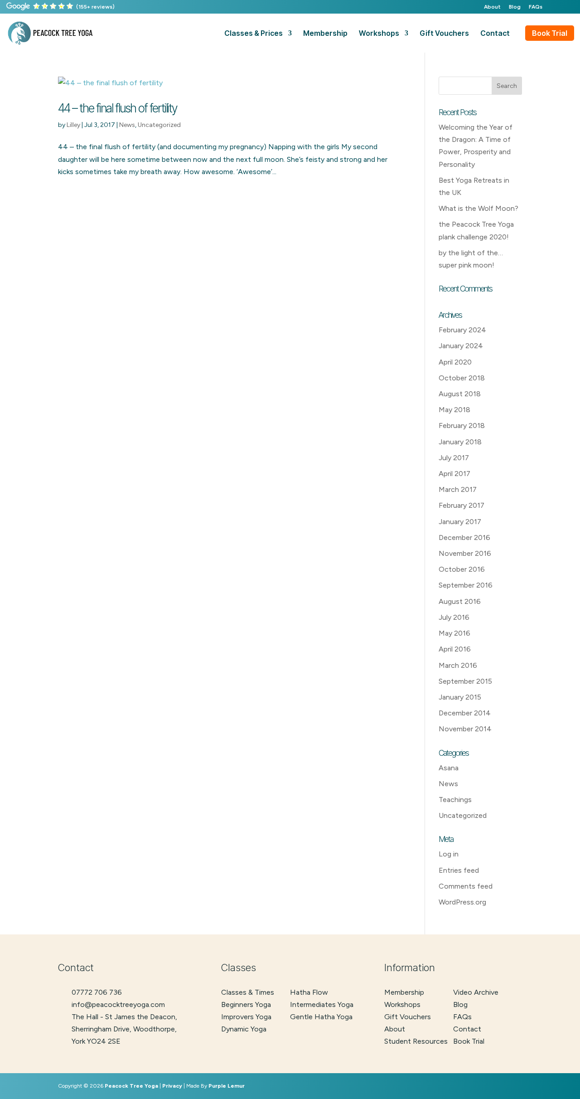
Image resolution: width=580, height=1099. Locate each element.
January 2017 (460, 521)
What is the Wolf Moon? (478, 208)
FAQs (535, 7)
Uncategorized (159, 125)
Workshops (402, 1004)
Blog (515, 7)
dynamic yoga (243, 1029)
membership (325, 34)
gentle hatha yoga (321, 1016)
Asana (449, 767)
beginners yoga (246, 1004)
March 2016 (458, 665)
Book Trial (549, 33)
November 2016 (465, 553)
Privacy (172, 1086)
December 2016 (464, 537)
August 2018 (460, 393)
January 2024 (461, 345)
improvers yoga (246, 1016)
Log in (449, 854)
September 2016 (466, 585)
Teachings (455, 799)
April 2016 (455, 649)
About (492, 7)
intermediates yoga (321, 1004)
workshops (379, 34)
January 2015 (460, 697)
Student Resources (416, 1041)
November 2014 (465, 729)
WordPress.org (462, 902)
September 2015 (465, 681)
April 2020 (455, 362)
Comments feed (466, 886)
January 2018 (460, 442)
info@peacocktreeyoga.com (118, 1004)
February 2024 (462, 330)
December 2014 (465, 713)
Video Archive (475, 992)
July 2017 (454, 457)
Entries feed (459, 870)
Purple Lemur (226, 1086)
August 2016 (460, 601)
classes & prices (253, 34)
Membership (404, 992)
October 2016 (462, 569)
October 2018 (462, 378)
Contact (467, 1029)
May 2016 (454, 633)
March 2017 (458, 489)
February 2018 (462, 425)
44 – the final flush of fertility (117, 108)
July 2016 (454, 617)
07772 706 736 (97, 992)
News (127, 125)
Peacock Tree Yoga (131, 1086)
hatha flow (309, 992)
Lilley (73, 125)
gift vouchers (444, 34)
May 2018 (454, 409)
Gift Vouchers (407, 1016)
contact (495, 34)
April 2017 (454, 473)
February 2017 (461, 505)
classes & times (247, 992)
